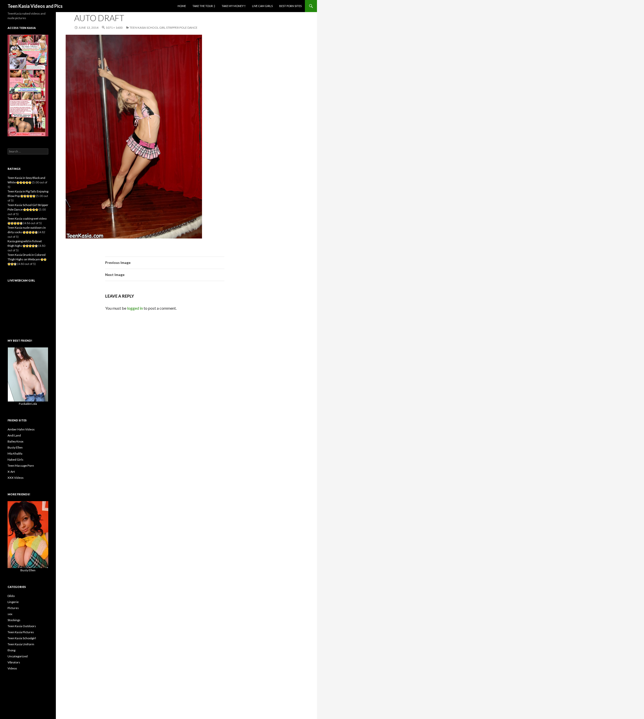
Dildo (11, 596)
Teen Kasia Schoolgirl (22, 638)
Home (182, 6)
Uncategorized (18, 656)
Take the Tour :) (203, 6)
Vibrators (14, 662)
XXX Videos (16, 478)
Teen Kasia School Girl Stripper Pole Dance (163, 27)
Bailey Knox (15, 441)
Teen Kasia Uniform (21, 644)
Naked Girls (15, 459)
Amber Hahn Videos (21, 429)
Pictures (13, 608)
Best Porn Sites (290, 6)
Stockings (14, 620)
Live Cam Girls (262, 6)
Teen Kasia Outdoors (22, 626)
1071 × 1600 (114, 27)
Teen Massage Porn (21, 465)
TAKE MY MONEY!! (234, 6)
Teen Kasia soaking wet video (27, 218)
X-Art (11, 471)
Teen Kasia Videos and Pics (35, 6)
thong (11, 650)
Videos (12, 668)
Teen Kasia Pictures (21, 632)
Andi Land (14, 435)
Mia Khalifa (15, 453)
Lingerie (13, 602)
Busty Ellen (15, 447)
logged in (135, 308)
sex (10, 614)
